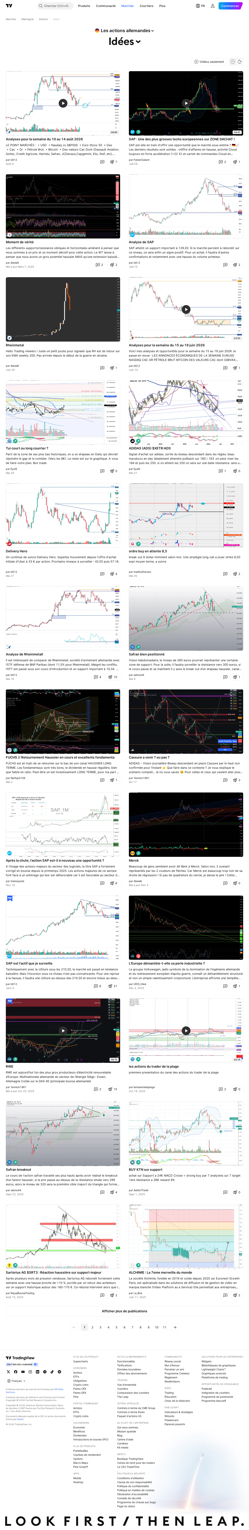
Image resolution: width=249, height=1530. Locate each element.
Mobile (77, 1478)
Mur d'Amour (172, 1365)
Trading (169, 1392)
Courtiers (147, 6)
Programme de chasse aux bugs (136, 1502)
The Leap (123, 1396)
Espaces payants (175, 1424)
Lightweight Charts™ (214, 1369)
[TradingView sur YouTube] (23, 1371)
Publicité (207, 1388)
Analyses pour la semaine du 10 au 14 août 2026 (44, 139)
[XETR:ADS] (132, 441)
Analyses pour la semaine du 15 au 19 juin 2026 (167, 345)
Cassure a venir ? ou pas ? (149, 757)
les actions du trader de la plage (154, 1066)
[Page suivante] (174, 1327)
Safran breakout (18, 1169)
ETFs (76, 1376)
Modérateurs (172, 1381)
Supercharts (80, 1361)
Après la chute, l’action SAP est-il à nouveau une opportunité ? (55, 860)
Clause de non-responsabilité (134, 1482)
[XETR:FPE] (9, 750)
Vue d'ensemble (126, 1384)
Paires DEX (79, 1392)
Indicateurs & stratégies (179, 1412)
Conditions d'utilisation (130, 1478)
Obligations (80, 1380)
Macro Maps (80, 1462)
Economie (79, 1427)
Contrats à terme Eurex (131, 1412)
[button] (93, 5)
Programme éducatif (214, 1400)
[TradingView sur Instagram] (30, 1371)
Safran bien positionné (147, 654)
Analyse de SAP (141, 242)
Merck (134, 860)
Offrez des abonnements (132, 1373)
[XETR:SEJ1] (132, 647)
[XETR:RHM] (9, 132)
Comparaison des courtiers (133, 1392)
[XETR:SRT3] (9, 1265)
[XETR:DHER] (9, 544)
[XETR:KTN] (132, 1162)
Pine (75, 1396)
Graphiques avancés (214, 1373)
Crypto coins (80, 1384)
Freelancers (171, 1420)
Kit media (122, 1447)
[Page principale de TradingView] (9, 5)
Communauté (106, 6)
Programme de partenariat (217, 1396)
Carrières (122, 1443)
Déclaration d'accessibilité (132, 1494)
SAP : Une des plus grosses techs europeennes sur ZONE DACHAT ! (182, 139)
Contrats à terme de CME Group (136, 1408)
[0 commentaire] (102, 161)
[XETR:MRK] (132, 853)
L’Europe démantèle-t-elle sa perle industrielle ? (167, 963)
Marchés (127, 6)
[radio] (233, 62)
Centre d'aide (125, 1439)
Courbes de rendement (87, 1454)
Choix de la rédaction (177, 1400)
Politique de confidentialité (133, 1486)
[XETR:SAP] (132, 132)
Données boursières (129, 1369)
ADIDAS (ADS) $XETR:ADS (150, 448)
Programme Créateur (177, 1373)
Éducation (170, 1396)
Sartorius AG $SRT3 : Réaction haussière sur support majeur (53, 1272)
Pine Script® (80, 1466)
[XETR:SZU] (9, 235)
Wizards (169, 1416)
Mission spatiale (126, 1431)
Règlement (171, 1377)
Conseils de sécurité (129, 1498)
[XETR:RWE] (9, 1059)
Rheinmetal (15, 345)
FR (203, 6)
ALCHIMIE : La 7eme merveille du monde (160, 1272)
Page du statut (126, 1506)
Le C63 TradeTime (128, 1466)
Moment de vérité (20, 242)
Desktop (78, 1482)
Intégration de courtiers (215, 1392)
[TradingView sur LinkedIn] (37, 1371)
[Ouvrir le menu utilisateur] (212, 5)
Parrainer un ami (174, 1369)
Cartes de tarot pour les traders (136, 1462)
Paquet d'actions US (129, 1416)
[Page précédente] (74, 1327)
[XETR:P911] (132, 338)
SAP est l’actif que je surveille (29, 963)
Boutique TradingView (130, 1458)
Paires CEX (79, 1388)
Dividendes (80, 1435)
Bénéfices (79, 1431)
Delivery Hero (16, 551)
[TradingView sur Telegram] (44, 1371)
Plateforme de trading (215, 1377)
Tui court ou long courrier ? (27, 448)
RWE (9, 1066)
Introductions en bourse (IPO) (90, 1439)
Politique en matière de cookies (135, 1490)
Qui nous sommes (127, 1427)
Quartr (20, 1419)
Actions (77, 1372)
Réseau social (173, 1361)
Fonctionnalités (126, 1361)
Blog (119, 1435)
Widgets (206, 1361)
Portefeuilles (80, 1450)
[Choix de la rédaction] (9, 898)
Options (78, 1458)
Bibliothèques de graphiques (219, 1365)
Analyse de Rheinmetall (24, 654)
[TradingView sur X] (8, 1371)
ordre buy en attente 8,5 (148, 551)
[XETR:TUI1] (9, 441)
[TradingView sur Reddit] (59, 1371)
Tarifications (124, 1365)
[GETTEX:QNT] (132, 544)
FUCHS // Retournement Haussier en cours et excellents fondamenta (60, 757)
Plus (162, 6)
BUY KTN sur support (145, 1169)
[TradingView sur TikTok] (52, 1371)
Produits (84, 6)
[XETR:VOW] (132, 956)
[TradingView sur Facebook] (15, 1371)
